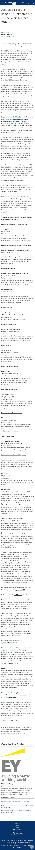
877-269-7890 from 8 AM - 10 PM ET (17, 834)
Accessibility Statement (23, 843)
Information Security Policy (18, 840)
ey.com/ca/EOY (20, 590)
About (17, 827)
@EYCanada (18, 595)
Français (10, 22)
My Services (16, 829)
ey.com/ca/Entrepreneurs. (9, 643)
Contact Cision (17, 823)
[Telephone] (28, 2)
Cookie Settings (10, 843)
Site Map (30, 840)
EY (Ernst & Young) (7, 784)
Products (17, 825)
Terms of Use (5, 840)
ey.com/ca (23, 695)
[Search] (32, 2)
